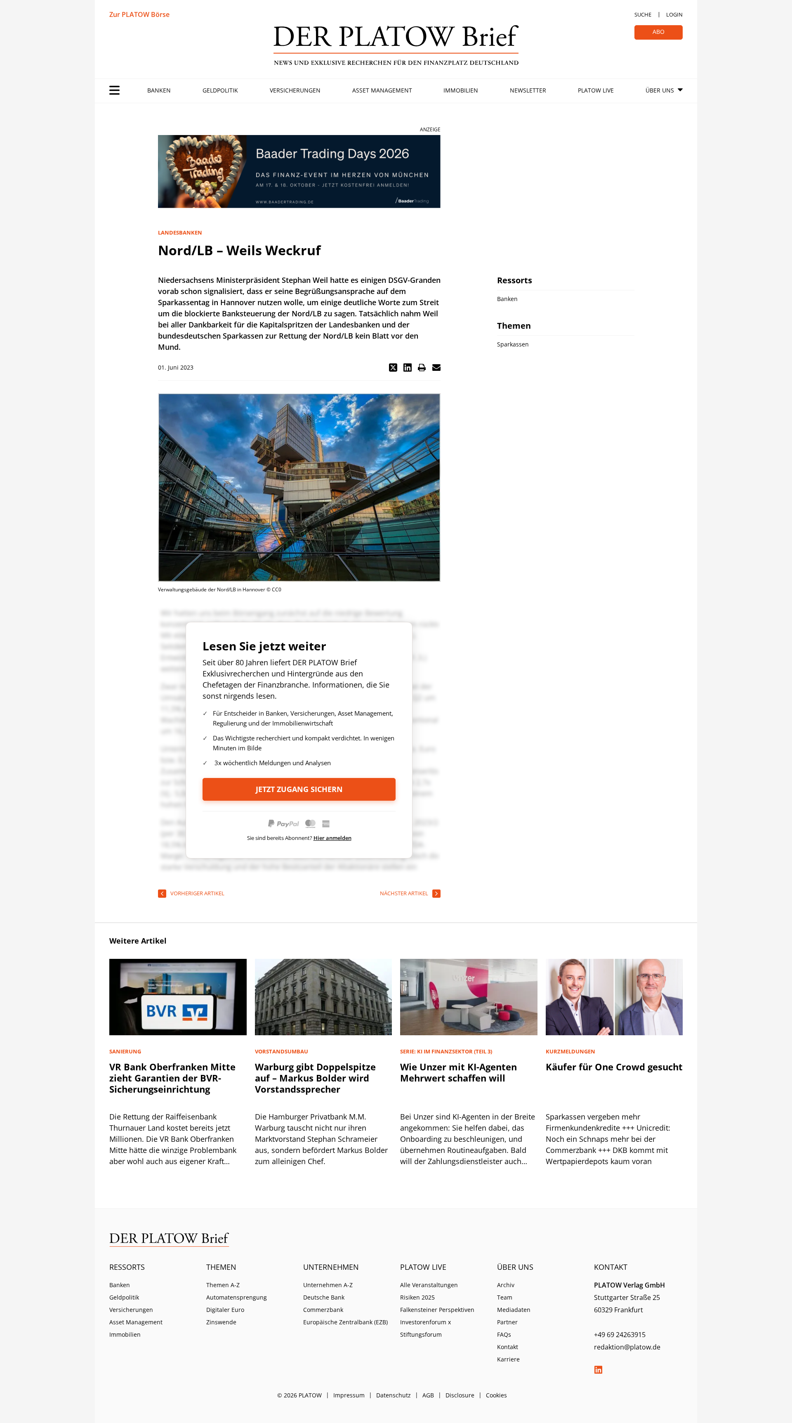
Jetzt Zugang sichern (299, 789)
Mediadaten (513, 1310)
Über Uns (660, 90)
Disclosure (460, 1395)
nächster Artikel (404, 893)
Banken (159, 90)
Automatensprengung (236, 1297)
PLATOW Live (596, 90)
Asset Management (382, 90)
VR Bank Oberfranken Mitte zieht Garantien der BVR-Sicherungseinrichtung (172, 1077)
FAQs (504, 1334)
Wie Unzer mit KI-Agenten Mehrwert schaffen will (458, 1072)
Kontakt (507, 1347)
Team (504, 1297)
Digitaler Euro (225, 1310)
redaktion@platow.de (627, 1347)
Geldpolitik (220, 90)
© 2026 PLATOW (299, 1395)
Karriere (508, 1359)
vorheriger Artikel (197, 893)
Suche (642, 14)
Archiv (505, 1285)
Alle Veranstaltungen (429, 1285)
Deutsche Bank (323, 1297)
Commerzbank (323, 1310)
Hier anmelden (332, 838)
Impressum (349, 1395)
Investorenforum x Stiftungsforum (425, 1328)
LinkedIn (598, 1370)
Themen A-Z (223, 1285)
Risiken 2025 (417, 1297)
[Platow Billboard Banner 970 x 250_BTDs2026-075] (299, 171)
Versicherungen (295, 90)
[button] (393, 367)
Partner (507, 1322)
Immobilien (460, 90)
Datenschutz (393, 1395)
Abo (659, 32)
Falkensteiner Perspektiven (437, 1310)
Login (674, 14)
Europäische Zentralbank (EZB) (345, 1322)
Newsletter (528, 90)
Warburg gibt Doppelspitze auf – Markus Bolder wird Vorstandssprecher (315, 1077)
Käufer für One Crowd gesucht (614, 1066)
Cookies (496, 1395)
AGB (428, 1395)
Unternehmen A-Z (328, 1285)
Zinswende (221, 1322)
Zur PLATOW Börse (139, 14)
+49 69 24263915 (620, 1334)
